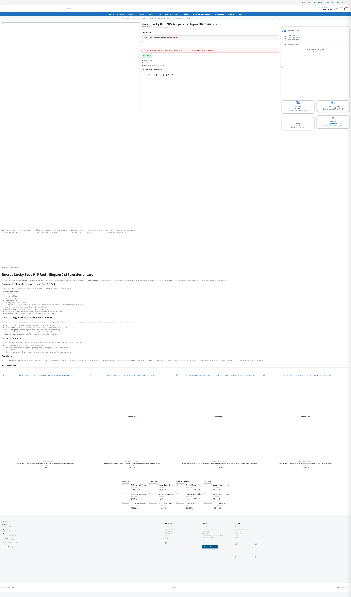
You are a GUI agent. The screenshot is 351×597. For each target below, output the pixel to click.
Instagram (12, 547)
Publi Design (345, 587)
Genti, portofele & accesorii (156, 65)
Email (159, 75)
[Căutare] (101, 9)
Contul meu (320, 2)
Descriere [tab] (5, 268)
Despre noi (168, 533)
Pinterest (156, 75)
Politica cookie (169, 531)
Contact (167, 535)
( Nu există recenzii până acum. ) (161, 27)
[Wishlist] (341, 8)
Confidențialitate (170, 529)
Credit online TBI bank (208, 538)
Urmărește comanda (241, 529)
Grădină (231, 14)
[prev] (275, 24)
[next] (278, 24)
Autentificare (335, 2)
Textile (150, 14)
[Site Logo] (5, 8)
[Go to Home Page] (123, 18)
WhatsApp (163, 75)
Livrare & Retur (206, 527)
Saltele (141, 14)
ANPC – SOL (238, 531)
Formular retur (206, 529)
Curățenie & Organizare (202, 14)
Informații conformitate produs (151, 69)
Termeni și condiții (171, 527)
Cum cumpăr (206, 531)
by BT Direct (219, 535)
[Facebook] (342, 2)
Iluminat (120, 14)
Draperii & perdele (172, 14)
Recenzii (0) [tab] (14, 268)
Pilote (160, 14)
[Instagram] (345, 2)
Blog (315, 2)
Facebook (142, 75)
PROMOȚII (111, 14)
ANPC (236, 535)
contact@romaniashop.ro (9, 535)
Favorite (327, 2)
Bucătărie (185, 14)
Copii (240, 14)
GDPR (236, 538)
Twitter (146, 75)
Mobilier (131, 14)
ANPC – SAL (238, 533)
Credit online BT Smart (209, 535)
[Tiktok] (348, 2)
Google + (153, 75)
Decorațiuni (219, 14)
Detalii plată (205, 533)
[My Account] (337, 8)
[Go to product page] (45, 416)
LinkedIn (149, 75)
